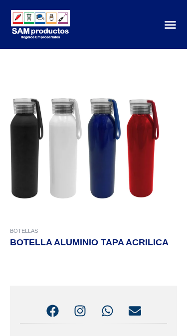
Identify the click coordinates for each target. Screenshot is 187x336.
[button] (170, 24)
